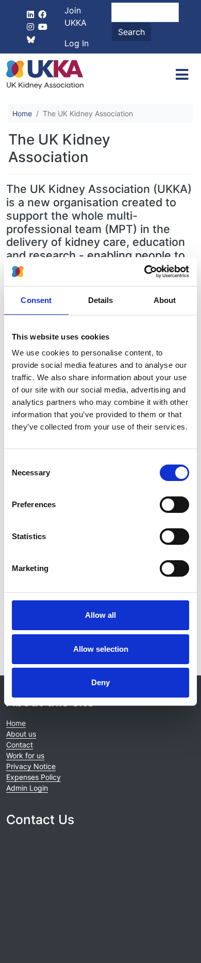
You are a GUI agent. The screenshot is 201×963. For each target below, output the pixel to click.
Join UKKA (75, 16)
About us (21, 733)
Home (22, 113)
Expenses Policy (33, 777)
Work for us (25, 755)
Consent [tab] (36, 300)
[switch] (174, 504)
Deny (100, 682)
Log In (76, 43)
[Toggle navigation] (182, 74)
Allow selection (100, 649)
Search (131, 32)
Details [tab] (100, 300)
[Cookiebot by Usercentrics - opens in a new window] (144, 271)
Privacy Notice (31, 766)
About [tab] (165, 300)
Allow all (100, 615)
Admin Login (27, 787)
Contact (19, 744)
